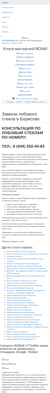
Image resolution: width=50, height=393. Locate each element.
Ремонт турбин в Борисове (17, 331)
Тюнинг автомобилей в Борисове (20, 317)
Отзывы (5, 27)
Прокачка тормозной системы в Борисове (23, 319)
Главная (5, 2)
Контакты (5, 31)
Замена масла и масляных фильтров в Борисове (26, 268)
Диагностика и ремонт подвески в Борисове (24, 266)
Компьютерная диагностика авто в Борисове (24, 285)
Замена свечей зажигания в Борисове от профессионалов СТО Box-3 (23, 306)
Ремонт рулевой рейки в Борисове (20, 288)
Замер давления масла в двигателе (21, 339)
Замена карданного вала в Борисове (21, 334)
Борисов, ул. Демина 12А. (12, 43)
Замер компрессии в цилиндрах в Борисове (24, 324)
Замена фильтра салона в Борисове (21, 251)
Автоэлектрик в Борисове (17, 297)
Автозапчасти (7, 12)
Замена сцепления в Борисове (19, 310)
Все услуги (20, 98)
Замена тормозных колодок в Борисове (22, 322)
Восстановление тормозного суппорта (22, 280)
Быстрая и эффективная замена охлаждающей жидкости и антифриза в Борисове (26, 291)
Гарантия (5, 17)
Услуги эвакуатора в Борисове (19, 300)
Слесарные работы (14, 256)
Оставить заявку (31, 98)
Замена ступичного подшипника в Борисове (24, 314)
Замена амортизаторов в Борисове (21, 312)
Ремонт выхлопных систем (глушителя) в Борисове (27, 254)
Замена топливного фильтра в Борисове (23, 263)
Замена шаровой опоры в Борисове (21, 295)
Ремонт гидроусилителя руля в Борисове (23, 336)
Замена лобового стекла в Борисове (21, 283)
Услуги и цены (7, 7)
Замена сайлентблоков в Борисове (20, 302)
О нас (4, 22)
